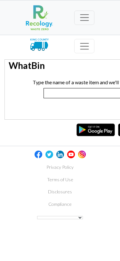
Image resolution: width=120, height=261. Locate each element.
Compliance (60, 204)
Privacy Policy (60, 167)
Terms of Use (60, 179)
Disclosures (60, 191)
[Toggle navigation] (84, 18)
